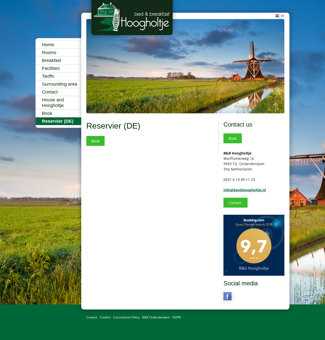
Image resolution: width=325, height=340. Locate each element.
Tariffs (48, 76)
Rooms (49, 52)
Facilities (51, 68)
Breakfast (51, 60)
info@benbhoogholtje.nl (244, 190)
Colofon (105, 317)
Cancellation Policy (126, 317)
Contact (50, 92)
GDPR (176, 317)
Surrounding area (59, 84)
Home (48, 44)
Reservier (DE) (57, 121)
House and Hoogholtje (53, 102)
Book (47, 113)
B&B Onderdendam (156, 317)
